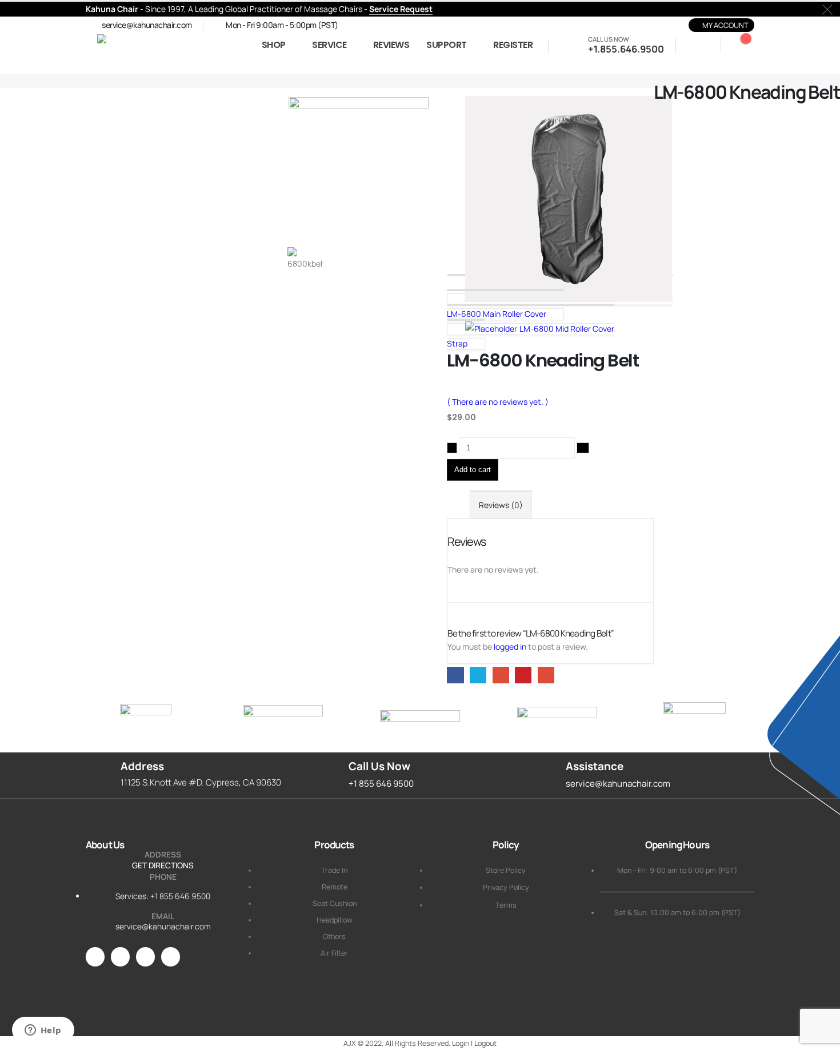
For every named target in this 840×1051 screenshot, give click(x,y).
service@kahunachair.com (163, 926)
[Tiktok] (170, 956)
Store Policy (506, 870)
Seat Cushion (335, 903)
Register (513, 44)
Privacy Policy (506, 887)
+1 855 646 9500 (180, 896)
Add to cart (472, 469)
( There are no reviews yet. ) (498, 401)
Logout (485, 1043)
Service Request (401, 8)
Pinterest (523, 675)
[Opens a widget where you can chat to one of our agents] (42, 1031)
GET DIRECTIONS (163, 865)
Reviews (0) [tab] (501, 505)
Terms (506, 905)
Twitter (478, 675)
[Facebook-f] (120, 956)
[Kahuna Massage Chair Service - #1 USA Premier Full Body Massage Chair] (165, 45)
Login (460, 1043)
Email (546, 675)
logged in (510, 646)
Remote (334, 887)
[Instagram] (95, 956)
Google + (501, 675)
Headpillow (335, 920)
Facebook (455, 675)
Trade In (334, 870)
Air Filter (334, 953)
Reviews (391, 44)
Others (334, 936)
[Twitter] (145, 956)
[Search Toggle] (694, 46)
